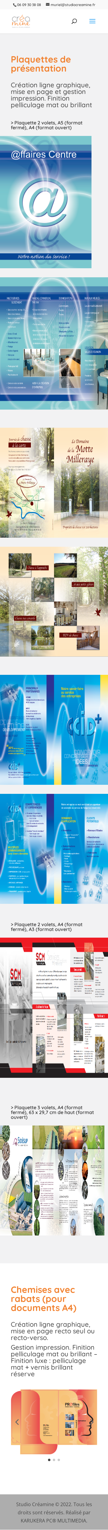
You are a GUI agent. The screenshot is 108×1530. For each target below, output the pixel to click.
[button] (17, 1422)
